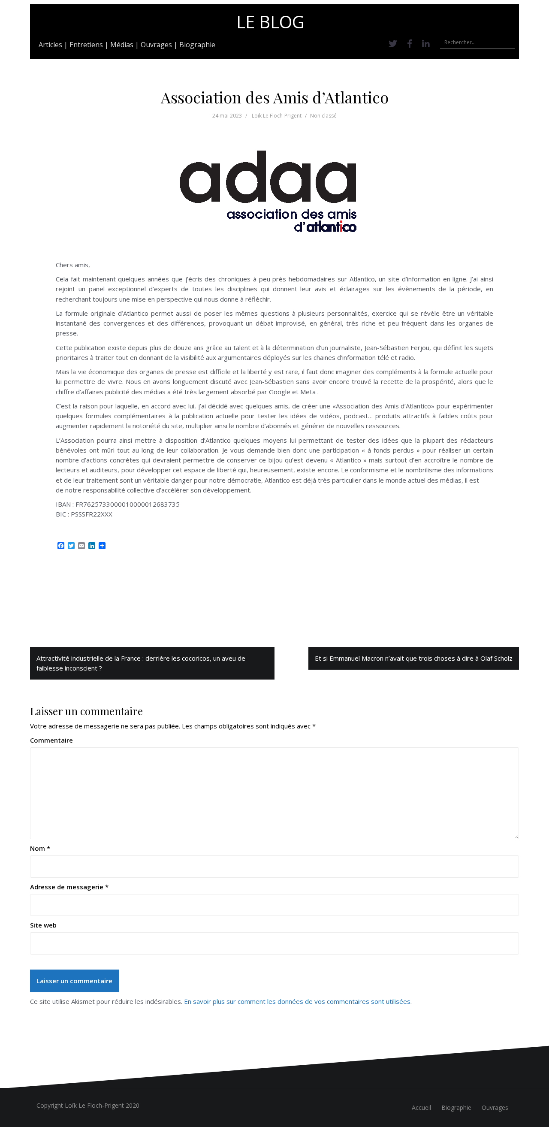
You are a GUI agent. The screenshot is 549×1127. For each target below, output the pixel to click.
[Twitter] (392, 43)
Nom (40, 848)
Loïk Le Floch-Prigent (277, 115)
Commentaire (51, 740)
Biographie (197, 44)
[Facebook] (409, 43)
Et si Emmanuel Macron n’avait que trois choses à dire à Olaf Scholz (414, 658)
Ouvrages (156, 44)
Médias (121, 44)
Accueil (421, 1107)
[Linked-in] (426, 43)
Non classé (323, 115)
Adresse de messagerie (69, 886)
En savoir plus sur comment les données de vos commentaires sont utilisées (297, 1001)
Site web (43, 925)
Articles (50, 44)
